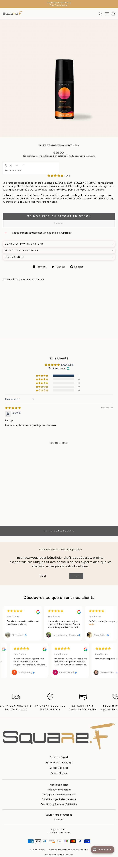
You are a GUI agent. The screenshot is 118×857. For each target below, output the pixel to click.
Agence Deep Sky (64, 854)
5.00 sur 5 (67, 364)
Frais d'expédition (48, 156)
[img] (13, 407)
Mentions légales (59, 784)
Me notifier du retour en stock (59, 216)
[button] (55, 175)
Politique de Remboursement (59, 794)
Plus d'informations (22, 250)
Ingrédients (14, 257)
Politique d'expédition (59, 789)
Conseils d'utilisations (24, 244)
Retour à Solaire (61, 531)
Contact (59, 819)
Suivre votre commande (59, 814)
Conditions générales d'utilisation (58, 804)
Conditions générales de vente (59, 799)
